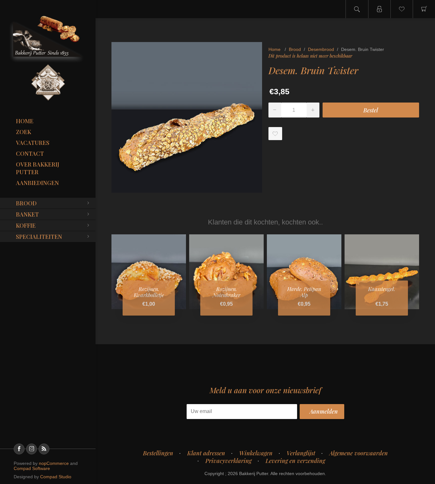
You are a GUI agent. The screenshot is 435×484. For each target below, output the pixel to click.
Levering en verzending (295, 461)
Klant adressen (206, 453)
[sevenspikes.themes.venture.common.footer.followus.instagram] (31, 449)
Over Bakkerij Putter (37, 168)
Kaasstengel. (381, 289)
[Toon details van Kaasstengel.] (382, 271)
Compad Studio (55, 476)
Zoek (23, 132)
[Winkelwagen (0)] (424, 9)
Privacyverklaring (228, 461)
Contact (30, 153)
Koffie (26, 225)
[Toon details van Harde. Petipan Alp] (304, 271)
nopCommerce (54, 463)
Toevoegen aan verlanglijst (275, 133)
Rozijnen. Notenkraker (226, 292)
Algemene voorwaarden (358, 453)
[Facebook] (19, 449)
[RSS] (44, 449)
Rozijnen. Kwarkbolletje (149, 292)
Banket (27, 214)
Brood (26, 203)
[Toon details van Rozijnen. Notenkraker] (226, 271)
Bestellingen (158, 453)
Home (24, 121)
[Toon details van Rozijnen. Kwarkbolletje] (148, 271)
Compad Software (32, 468)
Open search (357, 9)
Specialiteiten (39, 236)
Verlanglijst (301, 453)
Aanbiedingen (37, 183)
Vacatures (32, 142)
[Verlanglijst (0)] (401, 9)
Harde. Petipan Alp (304, 292)
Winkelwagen (256, 453)
